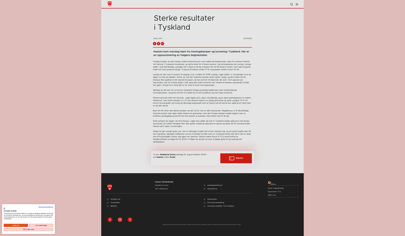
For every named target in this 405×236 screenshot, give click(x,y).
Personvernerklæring (45, 207)
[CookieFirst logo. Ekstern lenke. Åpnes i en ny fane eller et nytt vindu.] (4, 209)
